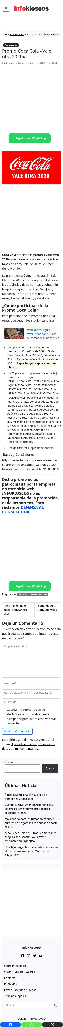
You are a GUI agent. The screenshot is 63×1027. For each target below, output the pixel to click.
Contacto (9, 978)
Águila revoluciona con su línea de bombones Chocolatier (43, 334)
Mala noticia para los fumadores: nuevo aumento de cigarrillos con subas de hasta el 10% (31, 823)
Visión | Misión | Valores (19, 972)
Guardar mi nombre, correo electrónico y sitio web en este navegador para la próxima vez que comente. (31, 716)
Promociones (17, 34)
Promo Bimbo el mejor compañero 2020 (15, 610)
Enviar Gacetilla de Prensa (20, 990)
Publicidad (10, 984)
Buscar (9, 762)
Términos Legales (15, 996)
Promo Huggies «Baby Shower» (46, 608)
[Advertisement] (31, 99)
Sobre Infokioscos (15, 966)
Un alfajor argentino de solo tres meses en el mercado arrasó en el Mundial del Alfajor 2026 (31, 851)
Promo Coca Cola (39, 594)
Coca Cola (22, 594)
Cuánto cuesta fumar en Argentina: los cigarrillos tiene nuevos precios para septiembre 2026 (29, 809)
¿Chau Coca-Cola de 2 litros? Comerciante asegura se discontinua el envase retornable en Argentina (30, 837)
